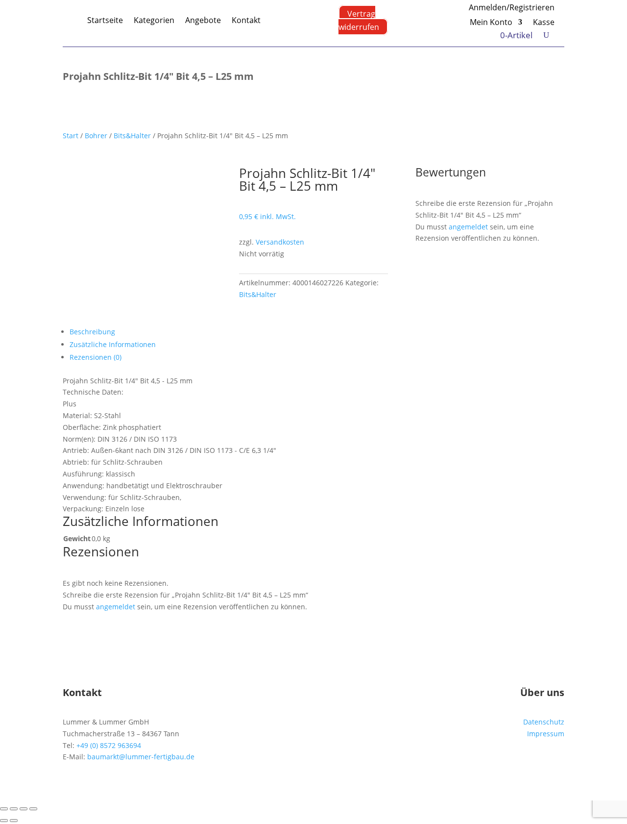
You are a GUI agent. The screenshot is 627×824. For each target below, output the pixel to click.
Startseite (105, 20)
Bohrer (96, 135)
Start (70, 135)
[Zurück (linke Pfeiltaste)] (4, 820)
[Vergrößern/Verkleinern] (4, 808)
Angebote (203, 20)
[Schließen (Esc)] (33, 808)
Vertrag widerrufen (358, 20)
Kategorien (154, 20)
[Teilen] (23, 808)
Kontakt (246, 20)
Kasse (544, 23)
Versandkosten (280, 242)
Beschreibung (92, 331)
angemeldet (468, 226)
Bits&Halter (132, 135)
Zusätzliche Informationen (113, 344)
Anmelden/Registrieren (512, 8)
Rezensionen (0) (95, 357)
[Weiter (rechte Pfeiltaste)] (14, 820)
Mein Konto (491, 23)
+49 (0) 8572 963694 (108, 745)
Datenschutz (543, 721)
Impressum (545, 733)
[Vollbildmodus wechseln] (14, 808)
